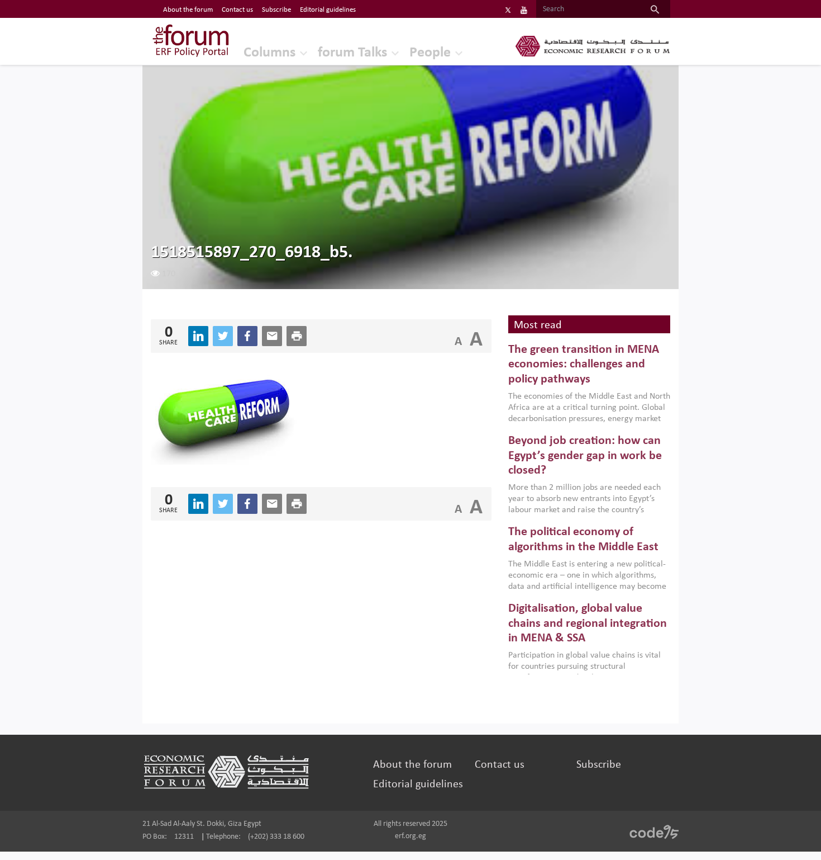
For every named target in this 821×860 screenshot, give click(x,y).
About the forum (188, 9)
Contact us (237, 9)
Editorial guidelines (328, 9)
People (430, 52)
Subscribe (276, 9)
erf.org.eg (410, 836)
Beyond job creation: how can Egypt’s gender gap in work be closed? (585, 455)
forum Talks (352, 52)
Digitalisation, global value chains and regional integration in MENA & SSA (587, 623)
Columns (269, 52)
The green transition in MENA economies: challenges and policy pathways (583, 364)
